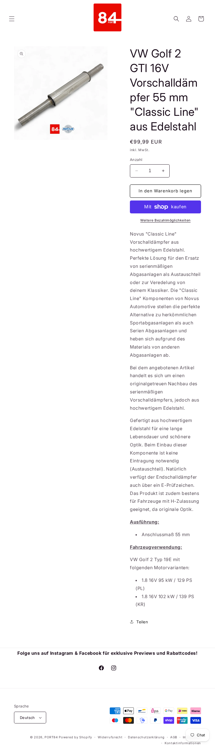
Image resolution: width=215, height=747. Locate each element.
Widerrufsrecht (110, 737)
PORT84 (51, 737)
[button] (12, 19)
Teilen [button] (142, 621)
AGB (173, 737)
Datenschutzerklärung (146, 737)
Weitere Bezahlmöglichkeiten (165, 220)
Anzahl (136, 159)
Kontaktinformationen (183, 743)
